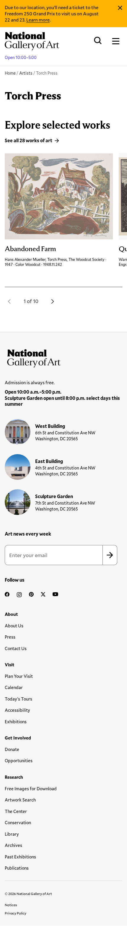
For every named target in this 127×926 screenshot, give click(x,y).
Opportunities (18, 760)
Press (10, 637)
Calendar (14, 687)
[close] (120, 8)
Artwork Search (20, 800)
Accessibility (17, 710)
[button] (9, 301)
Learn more (38, 20)
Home (10, 73)
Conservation (18, 822)
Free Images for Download (31, 788)
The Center (16, 811)
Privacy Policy (15, 913)
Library (12, 834)
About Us (14, 626)
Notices (11, 904)
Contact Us (16, 648)
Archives (13, 845)
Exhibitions (16, 721)
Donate (12, 749)
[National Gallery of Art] (63, 357)
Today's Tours (18, 699)
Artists (25, 73)
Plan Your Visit (19, 676)
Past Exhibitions (20, 857)
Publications (17, 868)
